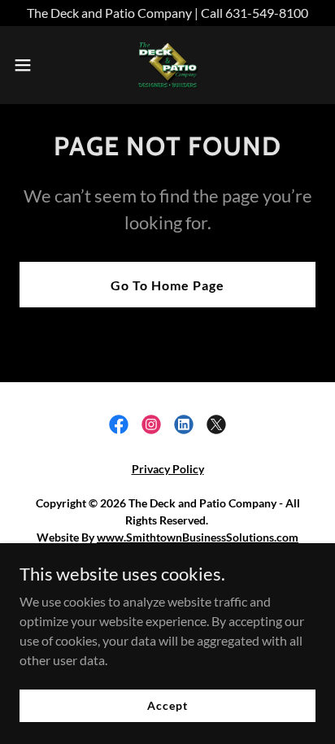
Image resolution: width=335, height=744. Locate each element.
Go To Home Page (167, 285)
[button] (30, 65)
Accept (167, 705)
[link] (167, 65)
